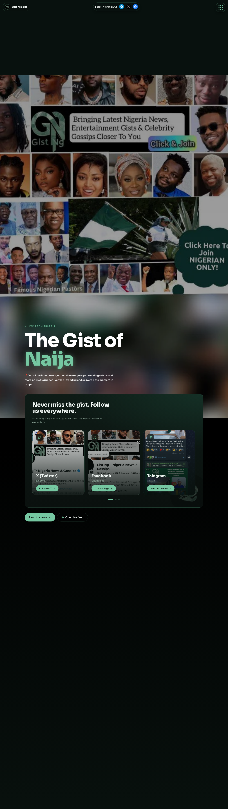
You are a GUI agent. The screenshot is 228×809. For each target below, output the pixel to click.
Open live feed (74, 517)
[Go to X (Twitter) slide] (110, 499)
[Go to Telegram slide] (119, 499)
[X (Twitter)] (128, 6)
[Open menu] (220, 7)
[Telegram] (121, 6)
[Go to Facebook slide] (115, 499)
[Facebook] (135, 6)
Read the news (38, 517)
